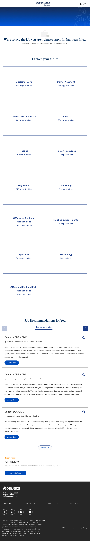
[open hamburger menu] (4, 3)
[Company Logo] (43, 3)
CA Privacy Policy (68, 528)
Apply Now (11, 363)
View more (45, 448)
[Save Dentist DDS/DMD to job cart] (84, 412)
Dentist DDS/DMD (14, 411)
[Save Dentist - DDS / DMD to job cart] (84, 337)
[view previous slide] (4, 328)
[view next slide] (85, 328)
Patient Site (73, 503)
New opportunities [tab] (43, 327)
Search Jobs (30, 503)
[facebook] (4, 512)
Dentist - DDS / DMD (15, 337)
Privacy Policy (82, 528)
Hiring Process (52, 503)
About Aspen (9, 503)
